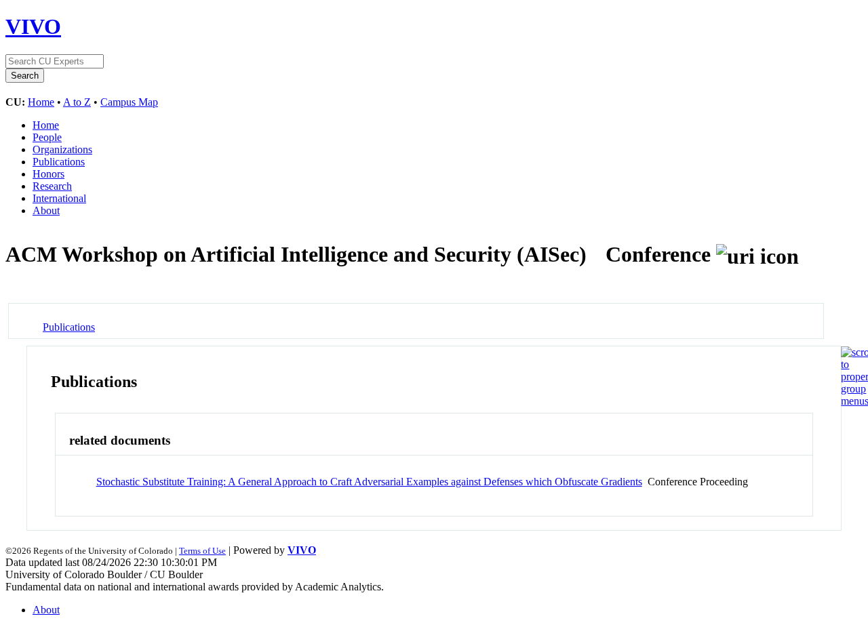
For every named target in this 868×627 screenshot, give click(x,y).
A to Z (77, 102)
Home (41, 102)
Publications (59, 161)
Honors (48, 174)
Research (52, 186)
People (47, 137)
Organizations (62, 149)
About (46, 210)
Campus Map (129, 102)
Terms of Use (202, 551)
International (59, 198)
